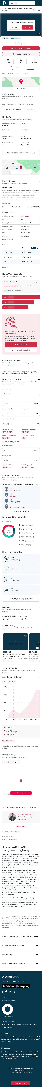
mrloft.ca (13, 1037)
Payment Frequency (8, 419)
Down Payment (7, 399)
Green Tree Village (15, 865)
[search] (22, 3)
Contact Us (34, 1052)
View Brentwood (8, 741)
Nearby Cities (7, 954)
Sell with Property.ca (21, 1052)
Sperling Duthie (28, 865)
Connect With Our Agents (10, 1054)
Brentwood (25, 216)
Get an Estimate (21, 344)
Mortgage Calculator (8, 1056)
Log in (14, 27)
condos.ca (4, 1037)
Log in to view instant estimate (21, 48)
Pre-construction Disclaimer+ (21, 1072)
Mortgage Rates (23, 1056)
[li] (10, 991)
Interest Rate (7, 409)
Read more (6, 203)
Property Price (7, 389)
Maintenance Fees (7, 445)
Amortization (25, 409)
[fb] (6, 991)
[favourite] (34, 10)
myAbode (16, 981)
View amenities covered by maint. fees (21, 153)
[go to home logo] (10, 976)
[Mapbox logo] (7, 794)
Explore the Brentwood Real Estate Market (19, 936)
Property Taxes (6, 455)
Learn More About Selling (21, 350)
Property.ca (6, 981)
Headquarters (22, 1037)
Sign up (27, 27)
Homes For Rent (11, 1058)
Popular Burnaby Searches (13, 945)
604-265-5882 (22, 819)
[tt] (3, 991)
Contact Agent (21, 826)
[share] (38, 10)
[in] (14, 991)
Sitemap (9, 1041)
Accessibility (16, 1039)
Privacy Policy (27, 1039)
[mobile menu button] (39, 3)
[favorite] (26, 636)
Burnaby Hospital (8, 867)
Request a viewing (20, 1083)
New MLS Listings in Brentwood (15, 963)
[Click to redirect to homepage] (4, 3)
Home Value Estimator (29, 1054)
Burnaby (4, 10)
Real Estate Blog (7, 1052)
